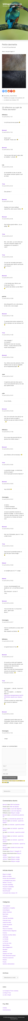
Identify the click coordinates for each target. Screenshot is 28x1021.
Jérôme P (5, 857)
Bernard (4, 130)
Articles (5, 1007)
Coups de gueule (7, 924)
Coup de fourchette (8, 918)
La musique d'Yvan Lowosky (10, 990)
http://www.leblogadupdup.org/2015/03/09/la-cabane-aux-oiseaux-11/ (13, 697)
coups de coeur (7, 922)
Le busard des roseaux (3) (10, 893)
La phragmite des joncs (9, 880)
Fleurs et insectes (7, 928)
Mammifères (13, 95)
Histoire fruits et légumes (9, 930)
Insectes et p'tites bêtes (9, 935)
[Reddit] (8, 91)
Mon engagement (7, 947)
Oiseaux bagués (7, 888)
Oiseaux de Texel (7, 953)
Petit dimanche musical (9, 955)
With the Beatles (14, 804)
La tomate (5, 939)
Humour (5, 933)
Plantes (5, 959)
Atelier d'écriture (7, 912)
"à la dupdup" (6, 906)
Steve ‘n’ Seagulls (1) (15, 851)
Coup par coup (7, 920)
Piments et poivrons (8, 957)
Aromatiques (6, 910)
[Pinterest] (11, 91)
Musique (5, 949)
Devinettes (6, 95)
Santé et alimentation (8, 964)
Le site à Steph (7, 995)
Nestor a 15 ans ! (7, 882)
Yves (3, 184)
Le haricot (5, 941)
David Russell (6, 891)
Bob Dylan (5, 914)
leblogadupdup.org (12, 4)
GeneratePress (14, 1019)
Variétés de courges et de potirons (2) (14, 98)
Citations (5, 916)
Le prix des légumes (15, 808)
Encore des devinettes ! (9, 878)
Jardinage (5, 937)
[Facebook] (3, 91)
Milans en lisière (7, 876)
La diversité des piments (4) (15, 818)
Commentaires (7, 1010)
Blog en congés (15, 813)
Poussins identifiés (8, 884)
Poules (4, 962)
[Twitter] (6, 91)
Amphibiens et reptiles (9, 908)
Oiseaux (5, 951)
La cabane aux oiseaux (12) (11, 100)
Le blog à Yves (7, 992)
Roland (4, 563)
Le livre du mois (7, 943)
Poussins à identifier (8, 886)
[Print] (14, 91)
